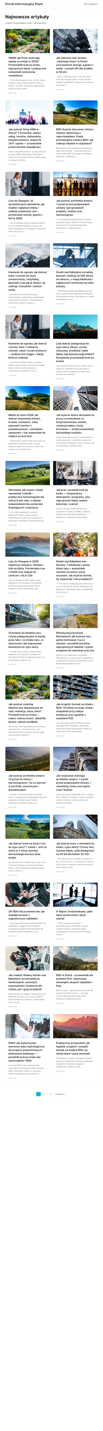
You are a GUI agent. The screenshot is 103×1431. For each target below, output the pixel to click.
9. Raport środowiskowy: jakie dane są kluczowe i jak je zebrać (74, 915)
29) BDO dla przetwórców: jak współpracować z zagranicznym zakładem (26, 915)
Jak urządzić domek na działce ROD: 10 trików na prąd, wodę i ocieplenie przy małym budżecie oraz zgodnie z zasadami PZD (74, 711)
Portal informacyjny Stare (24, 4)
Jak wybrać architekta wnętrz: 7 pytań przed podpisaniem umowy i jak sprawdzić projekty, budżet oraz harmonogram (74, 207)
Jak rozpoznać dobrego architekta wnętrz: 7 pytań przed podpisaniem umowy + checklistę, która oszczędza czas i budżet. (73, 782)
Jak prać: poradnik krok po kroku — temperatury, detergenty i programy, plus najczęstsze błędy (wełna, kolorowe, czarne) (73, 497)
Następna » (60, 1094)
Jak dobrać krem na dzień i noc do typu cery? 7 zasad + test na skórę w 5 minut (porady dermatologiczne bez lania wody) (27, 850)
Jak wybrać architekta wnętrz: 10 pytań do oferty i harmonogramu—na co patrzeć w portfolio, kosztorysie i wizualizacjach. (27, 782)
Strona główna (91, 4)
